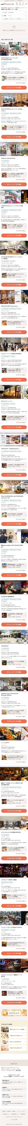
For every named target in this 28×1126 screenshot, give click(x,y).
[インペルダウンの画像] (14, 733)
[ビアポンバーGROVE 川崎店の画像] (14, 871)
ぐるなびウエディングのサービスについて (13, 1116)
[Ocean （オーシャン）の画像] (14, 392)
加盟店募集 (23, 1114)
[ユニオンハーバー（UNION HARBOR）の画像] (14, 344)
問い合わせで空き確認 (15, 721)
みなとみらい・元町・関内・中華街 (7, 1070)
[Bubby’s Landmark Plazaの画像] (14, 149)
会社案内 (4, 1111)
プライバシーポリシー (21, 1111)
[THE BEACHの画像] (14, 637)
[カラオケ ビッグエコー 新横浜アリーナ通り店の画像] (14, 966)
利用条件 (14, 1111)
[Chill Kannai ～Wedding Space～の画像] (14, 439)
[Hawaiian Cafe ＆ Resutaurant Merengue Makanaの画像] (14, 684)
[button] (14, 1082)
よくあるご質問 (14, 1119)
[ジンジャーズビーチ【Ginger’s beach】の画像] (14, 918)
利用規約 (9, 1111)
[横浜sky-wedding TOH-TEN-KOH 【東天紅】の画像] (14, 536)
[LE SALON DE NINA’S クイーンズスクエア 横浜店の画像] (14, 248)
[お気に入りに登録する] (25, 55)
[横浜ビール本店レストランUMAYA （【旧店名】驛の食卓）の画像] (14, 774)
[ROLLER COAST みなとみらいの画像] (14, 297)
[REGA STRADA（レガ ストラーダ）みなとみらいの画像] (14, 100)
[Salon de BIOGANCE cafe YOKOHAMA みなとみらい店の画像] (14, 487)
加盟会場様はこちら (15, 1114)
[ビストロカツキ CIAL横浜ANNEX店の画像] (14, 823)
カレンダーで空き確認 (15, 87)
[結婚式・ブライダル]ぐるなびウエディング (9, 1067)
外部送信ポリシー (6, 1114)
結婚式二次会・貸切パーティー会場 (8, 1069)
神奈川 (18, 1069)
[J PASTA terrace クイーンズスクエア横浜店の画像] (14, 197)
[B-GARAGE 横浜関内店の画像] (14, 587)
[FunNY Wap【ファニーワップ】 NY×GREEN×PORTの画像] (14, 49)
